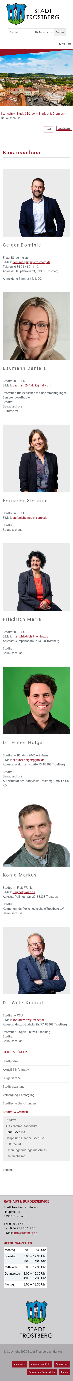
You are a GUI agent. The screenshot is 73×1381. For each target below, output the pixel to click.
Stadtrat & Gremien (51, 113)
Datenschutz (62, 1364)
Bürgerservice (12, 1078)
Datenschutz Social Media (42, 1372)
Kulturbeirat (13, 1144)
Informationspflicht (40, 1364)
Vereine (8, 1170)
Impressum (19, 1364)
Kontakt (64, 1372)
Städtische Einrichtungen (19, 1103)
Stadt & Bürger (26, 113)
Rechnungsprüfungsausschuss (26, 1150)
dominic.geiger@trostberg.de (31, 262)
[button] (62, 44)
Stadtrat (11, 1120)
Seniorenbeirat (15, 1156)
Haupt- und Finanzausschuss (25, 1138)
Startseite (7, 113)
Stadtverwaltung (14, 1086)
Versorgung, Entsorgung (18, 1095)
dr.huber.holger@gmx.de (28, 760)
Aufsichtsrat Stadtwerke (21, 1126)
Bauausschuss (15, 1132)
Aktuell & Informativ (16, 1069)
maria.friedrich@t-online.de (30, 636)
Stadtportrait (11, 1061)
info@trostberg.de (25, 1233)
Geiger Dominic (22, 245)
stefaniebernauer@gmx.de (30, 517)
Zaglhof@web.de (24, 892)
